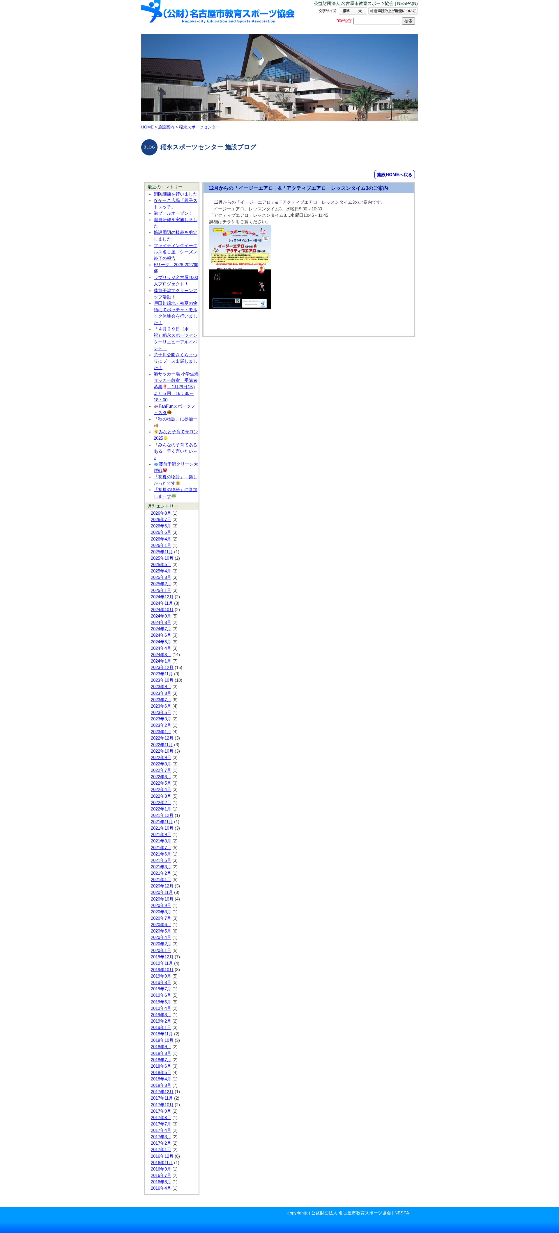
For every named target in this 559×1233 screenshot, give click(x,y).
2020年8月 (161, 912)
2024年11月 (162, 603)
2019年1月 (161, 1027)
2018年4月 (161, 1079)
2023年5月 (161, 712)
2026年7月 (161, 519)
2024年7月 (161, 629)
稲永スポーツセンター (199, 127)
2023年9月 (161, 686)
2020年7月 (161, 918)
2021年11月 (162, 821)
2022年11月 (162, 744)
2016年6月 (161, 1182)
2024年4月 (161, 648)
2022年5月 (161, 783)
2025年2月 (161, 583)
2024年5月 (161, 642)
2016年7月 (161, 1175)
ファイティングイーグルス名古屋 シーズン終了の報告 (175, 252)
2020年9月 (161, 905)
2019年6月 (161, 995)
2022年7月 (161, 770)
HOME (147, 127)
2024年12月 (162, 597)
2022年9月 (161, 757)
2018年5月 (161, 1072)
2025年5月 (161, 564)
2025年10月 (162, 558)
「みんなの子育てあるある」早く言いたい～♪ (175, 451)
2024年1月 (161, 661)
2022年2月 (161, 802)
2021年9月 (161, 834)
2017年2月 (161, 1143)
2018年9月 (161, 1046)
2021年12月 (162, 815)
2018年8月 (161, 1053)
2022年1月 (161, 809)
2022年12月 (162, 738)
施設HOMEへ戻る (394, 174)
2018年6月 (161, 1066)
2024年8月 (161, 622)
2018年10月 (162, 1040)
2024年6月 (161, 635)
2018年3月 (161, 1085)
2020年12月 (162, 886)
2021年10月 (162, 828)
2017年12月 (162, 1091)
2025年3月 (161, 577)
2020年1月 (161, 950)
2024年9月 (161, 616)
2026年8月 (161, 513)
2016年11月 (162, 1162)
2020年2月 (161, 944)
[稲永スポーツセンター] (218, 17)
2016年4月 (161, 1188)
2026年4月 (161, 539)
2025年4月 (161, 571)
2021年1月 (161, 879)
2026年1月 (161, 545)
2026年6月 (161, 526)
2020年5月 (161, 931)
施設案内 (166, 127)
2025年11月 (162, 552)
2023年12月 (162, 667)
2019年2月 (161, 1021)
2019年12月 (162, 957)
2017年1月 (161, 1149)
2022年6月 (161, 776)
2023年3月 (161, 719)
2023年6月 (161, 706)
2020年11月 (162, 892)
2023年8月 (161, 693)
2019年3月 (161, 1014)
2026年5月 (161, 532)
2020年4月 (161, 937)
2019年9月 (161, 976)
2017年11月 (162, 1098)
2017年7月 (161, 1124)
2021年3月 (161, 867)
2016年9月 (161, 1169)
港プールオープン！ (173, 213)
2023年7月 (161, 699)
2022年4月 (161, 789)
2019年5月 (161, 1002)
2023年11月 (162, 674)
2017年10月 (162, 1105)
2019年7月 (161, 989)
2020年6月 (161, 924)
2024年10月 (162, 609)
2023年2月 (161, 725)
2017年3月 (161, 1136)
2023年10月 (162, 680)
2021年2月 (161, 873)
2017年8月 (161, 1117)
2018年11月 (162, 1034)
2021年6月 (161, 854)
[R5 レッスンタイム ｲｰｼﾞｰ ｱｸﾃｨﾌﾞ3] (240, 309)
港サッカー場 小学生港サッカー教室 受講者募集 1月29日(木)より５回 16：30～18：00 (176, 387)
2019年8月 (161, 982)
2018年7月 (161, 1059)
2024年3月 (161, 654)
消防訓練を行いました (175, 194)
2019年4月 (161, 1008)
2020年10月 (162, 899)
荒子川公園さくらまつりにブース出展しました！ (175, 361)
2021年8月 (161, 841)
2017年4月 (161, 1130)
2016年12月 (162, 1156)
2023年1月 (161, 731)
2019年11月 (162, 963)
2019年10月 (162, 969)
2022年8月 (161, 764)
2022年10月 (162, 751)
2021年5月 (161, 860)
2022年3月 (161, 796)
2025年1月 (161, 590)
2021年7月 (161, 847)
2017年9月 (161, 1111)
